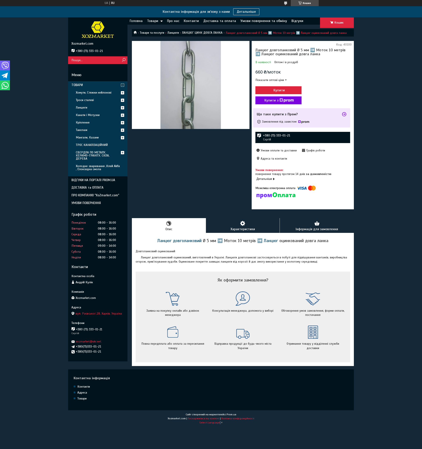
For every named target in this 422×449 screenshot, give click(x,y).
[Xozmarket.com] (97, 29)
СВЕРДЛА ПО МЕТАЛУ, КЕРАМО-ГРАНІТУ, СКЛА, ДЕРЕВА (92, 155)
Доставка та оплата (219, 21)
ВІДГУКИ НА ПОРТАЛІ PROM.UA (93, 180)
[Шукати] (123, 60)
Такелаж (81, 130)
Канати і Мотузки (88, 115)
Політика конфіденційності (237, 418)
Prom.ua (231, 414)
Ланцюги (173, 33)
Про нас (173, 21)
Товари (152, 21)
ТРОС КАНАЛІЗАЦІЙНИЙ (92, 145)
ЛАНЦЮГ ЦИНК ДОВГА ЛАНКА (202, 33)
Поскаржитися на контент (203, 418)
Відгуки (297, 21)
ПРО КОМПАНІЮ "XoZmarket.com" (95, 195)
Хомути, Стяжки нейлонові (93, 92)
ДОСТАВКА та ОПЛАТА (87, 188)
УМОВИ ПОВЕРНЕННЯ (86, 203)
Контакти (191, 21)
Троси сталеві (85, 100)
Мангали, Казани (87, 137)
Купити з (271, 100)
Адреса (82, 392)
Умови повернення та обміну (263, 21)
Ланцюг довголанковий (179, 240)
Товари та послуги (152, 33)
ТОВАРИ (77, 85)
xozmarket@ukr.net (88, 341)
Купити (279, 90)
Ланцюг (271, 240)
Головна (136, 21)
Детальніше (246, 11)
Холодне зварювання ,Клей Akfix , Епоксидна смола (98, 167)
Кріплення (82, 122)
